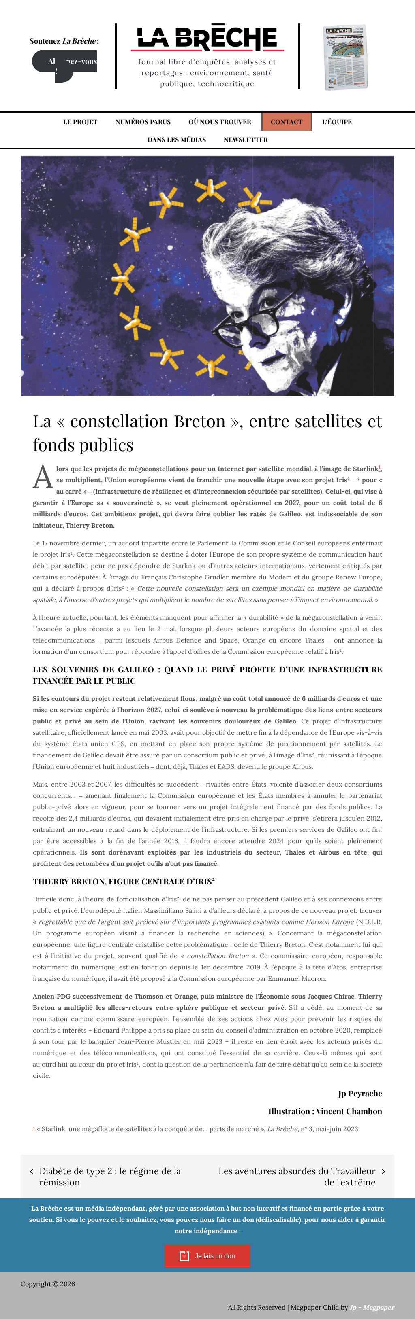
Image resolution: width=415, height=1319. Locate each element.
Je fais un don (215, 1256)
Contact (287, 121)
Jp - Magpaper (371, 1307)
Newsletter (246, 139)
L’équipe (337, 121)
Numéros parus (143, 121)
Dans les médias (177, 139)
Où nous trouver (219, 121)
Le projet (80, 121)
